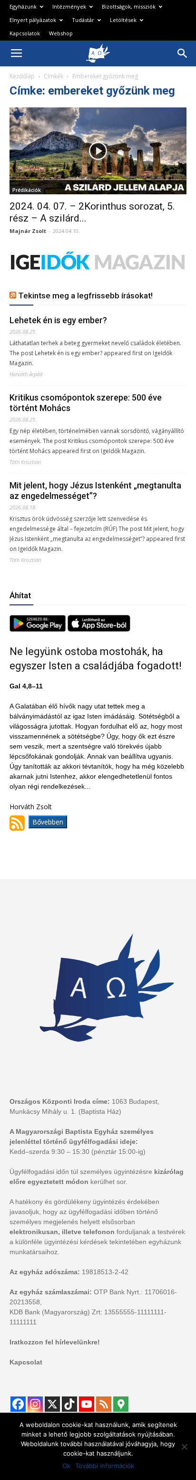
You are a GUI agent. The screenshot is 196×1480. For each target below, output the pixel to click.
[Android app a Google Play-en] (39, 629)
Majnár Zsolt (28, 230)
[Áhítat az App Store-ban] (99, 629)
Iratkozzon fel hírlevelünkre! (55, 1342)
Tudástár (83, 19)
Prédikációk (26, 190)
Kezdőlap (22, 76)
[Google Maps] (120, 1404)
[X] (52, 1404)
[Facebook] (18, 1404)
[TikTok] (69, 1404)
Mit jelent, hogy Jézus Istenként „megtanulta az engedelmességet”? (95, 490)
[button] (182, 53)
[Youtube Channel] (86, 1404)
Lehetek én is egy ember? (58, 320)
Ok (66, 1465)
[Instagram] (35, 1404)
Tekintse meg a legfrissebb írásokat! (85, 295)
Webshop (61, 33)
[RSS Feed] (103, 1404)
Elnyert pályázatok (33, 19)
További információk (104, 1465)
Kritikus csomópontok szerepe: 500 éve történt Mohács (86, 402)
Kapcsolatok (25, 33)
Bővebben (47, 821)
